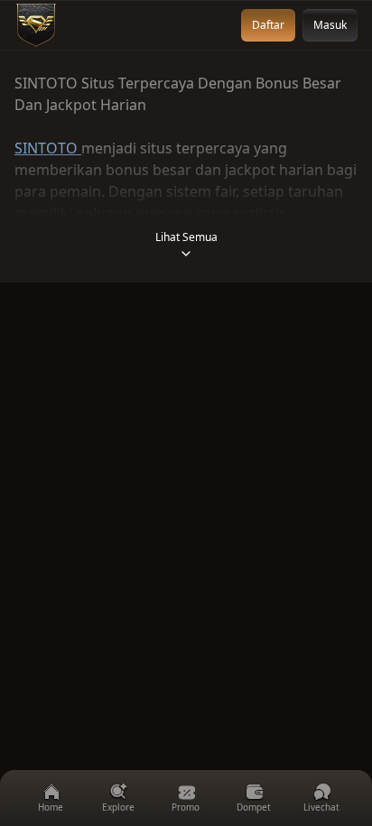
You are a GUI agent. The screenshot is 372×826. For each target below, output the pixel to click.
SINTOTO (47, 148)
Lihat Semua (186, 237)
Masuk (330, 24)
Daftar (268, 24)
